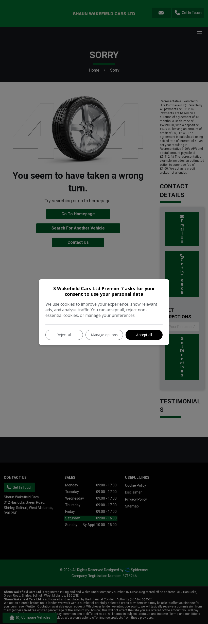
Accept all (144, 334)
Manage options (104, 334)
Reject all (64, 334)
